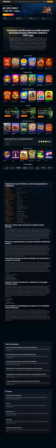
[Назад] (2, 62)
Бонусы (39, 1)
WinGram (6, 2)
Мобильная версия (28, 1)
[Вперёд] (54, 62)
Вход (24, 1)
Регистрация (20, 1)
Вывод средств (35, 1)
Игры (16, 1)
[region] (28, 63)
